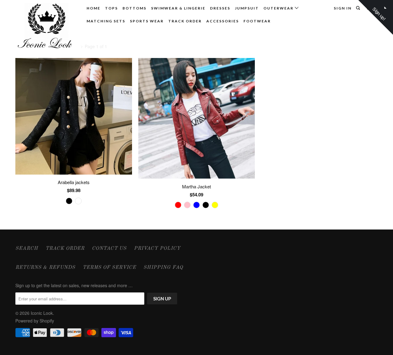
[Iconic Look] (46, 27)
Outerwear (279, 8)
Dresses (220, 8)
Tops (111, 8)
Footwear (257, 21)
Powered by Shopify (34, 321)
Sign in (343, 8)
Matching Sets (106, 21)
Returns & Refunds (45, 267)
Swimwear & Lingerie (178, 8)
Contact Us (109, 248)
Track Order (185, 21)
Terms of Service (109, 267)
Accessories (222, 21)
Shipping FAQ (163, 267)
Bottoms (134, 8)
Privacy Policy (157, 248)
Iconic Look (42, 313)
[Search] (358, 8)
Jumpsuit (247, 8)
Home (93, 8)
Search (26, 248)
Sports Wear (147, 21)
